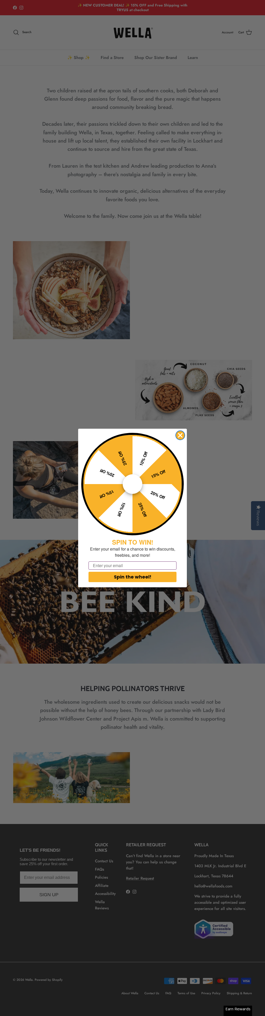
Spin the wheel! (132, 577)
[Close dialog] (180, 435)
